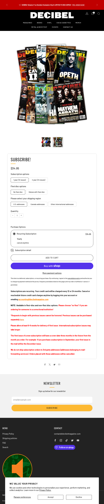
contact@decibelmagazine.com (67, 434)
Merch (78, 23)
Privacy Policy (8, 434)
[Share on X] (49, 364)
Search (5, 447)
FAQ (4, 443)
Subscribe (52, 408)
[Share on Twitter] (54, 364)
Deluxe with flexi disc (37, 192)
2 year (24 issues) (38, 180)
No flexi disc (18, 192)
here (22, 319)
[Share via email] (59, 364)
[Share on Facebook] (44, 364)
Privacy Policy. (45, 490)
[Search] (98, 13)
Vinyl (49, 23)
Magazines (27, 23)
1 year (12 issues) (19, 180)
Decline (79, 497)
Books (39, 23)
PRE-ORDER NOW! (78, 5)
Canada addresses (38, 204)
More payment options (52, 273)
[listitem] (51, 5)
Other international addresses (62, 204)
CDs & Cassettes (64, 23)
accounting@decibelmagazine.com (33, 299)
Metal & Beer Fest (39, 27)
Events (55, 27)
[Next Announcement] (97, 5)
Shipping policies (9, 438)
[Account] (87, 13)
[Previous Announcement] (7, 5)
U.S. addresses (19, 204)
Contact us (68, 27)
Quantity (14, 211)
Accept (51, 497)
